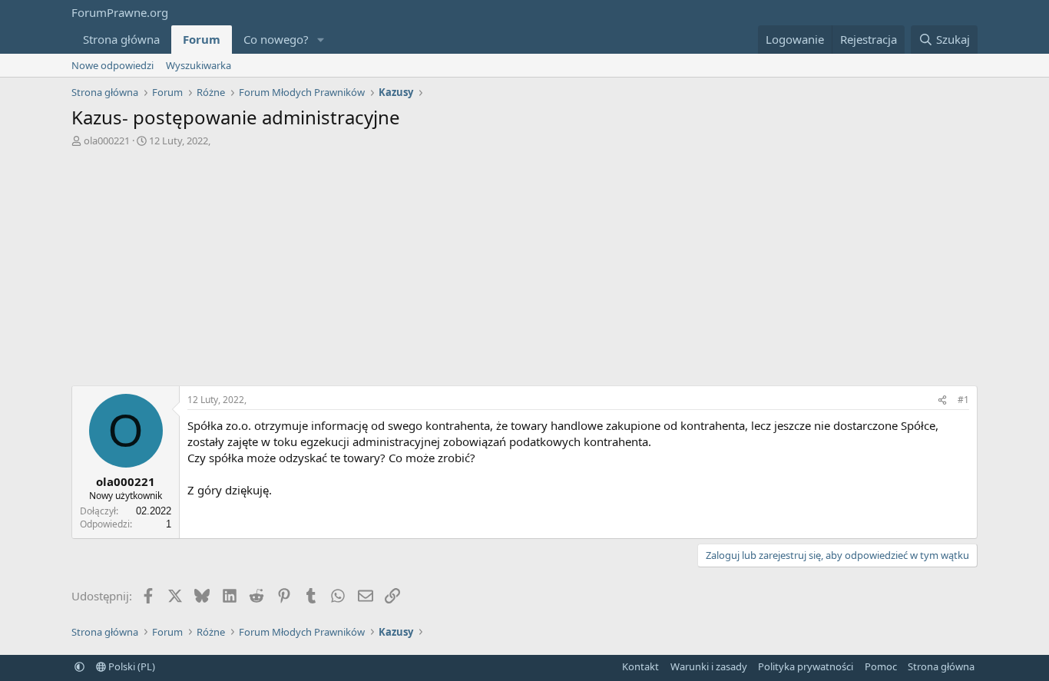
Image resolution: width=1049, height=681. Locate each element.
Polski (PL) (130, 666)
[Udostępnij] (942, 400)
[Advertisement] (524, 270)
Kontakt (640, 666)
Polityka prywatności (805, 666)
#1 (963, 399)
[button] (321, 39)
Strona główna (121, 39)
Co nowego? (276, 39)
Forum (201, 39)
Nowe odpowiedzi (112, 65)
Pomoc (881, 666)
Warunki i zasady (708, 666)
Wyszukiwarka (198, 65)
